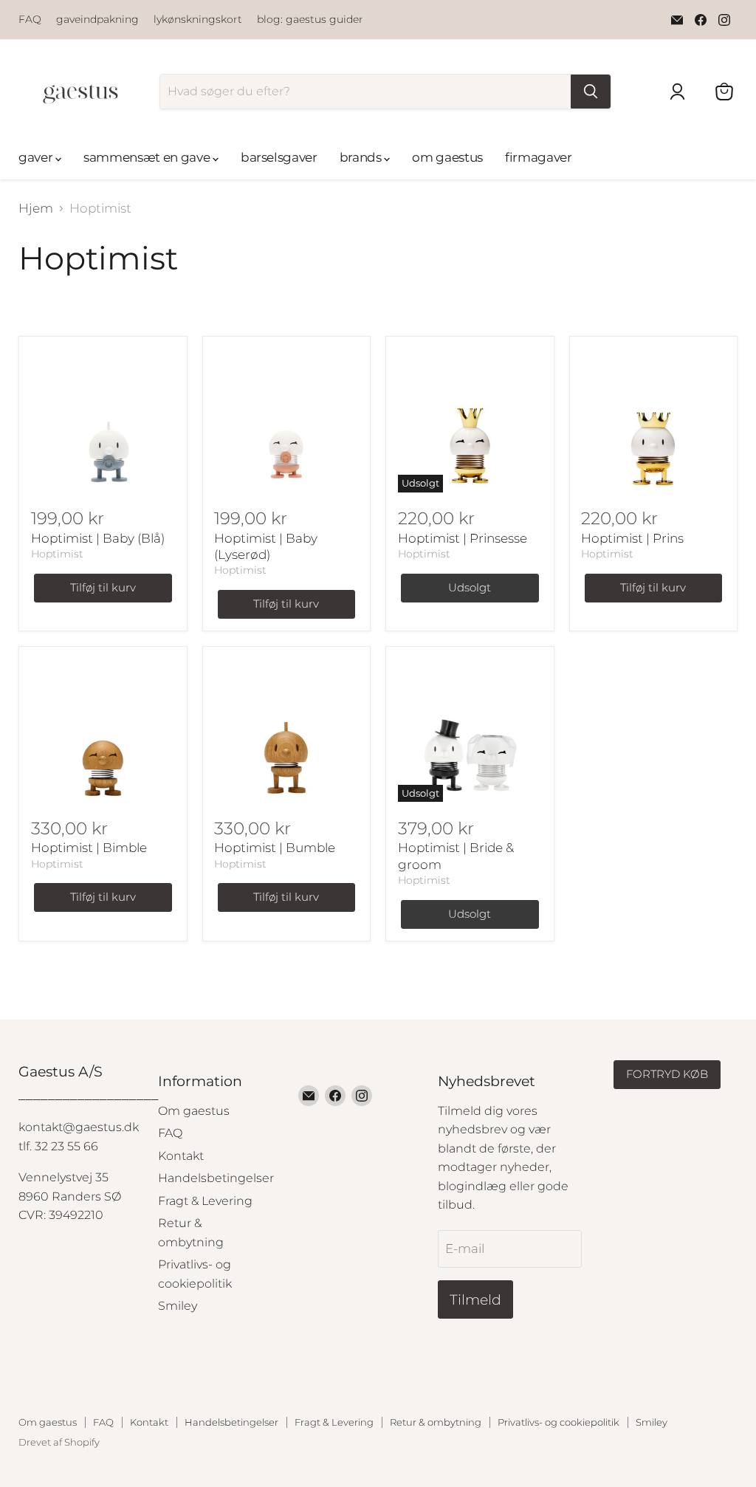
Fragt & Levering (205, 1201)
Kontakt (181, 1156)
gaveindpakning (97, 19)
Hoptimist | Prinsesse (462, 538)
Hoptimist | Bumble (274, 847)
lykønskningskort (198, 19)
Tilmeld (475, 1299)
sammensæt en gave (148, 157)
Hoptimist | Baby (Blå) (98, 538)
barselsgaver (279, 157)
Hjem (35, 209)
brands (362, 157)
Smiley (177, 1306)
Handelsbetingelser (216, 1178)
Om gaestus (194, 1111)
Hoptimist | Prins (632, 538)
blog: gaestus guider (310, 19)
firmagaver (538, 157)
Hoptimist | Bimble (89, 847)
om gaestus (447, 157)
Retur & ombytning (435, 1422)
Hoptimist (57, 554)
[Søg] (591, 92)
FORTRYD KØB (667, 1074)
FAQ (29, 19)
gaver (36, 157)
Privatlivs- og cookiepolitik (558, 1422)
